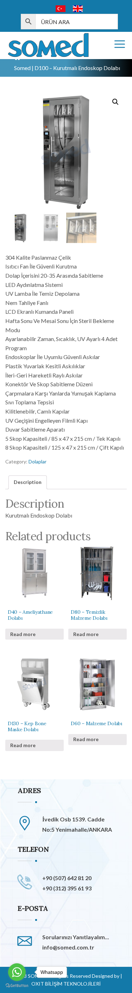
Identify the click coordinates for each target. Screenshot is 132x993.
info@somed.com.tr (68, 947)
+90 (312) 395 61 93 (67, 888)
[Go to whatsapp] (17, 972)
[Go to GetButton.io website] (17, 985)
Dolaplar (37, 461)
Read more (23, 634)
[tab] (27, 482)
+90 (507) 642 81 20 (67, 877)
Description (28, 482)
